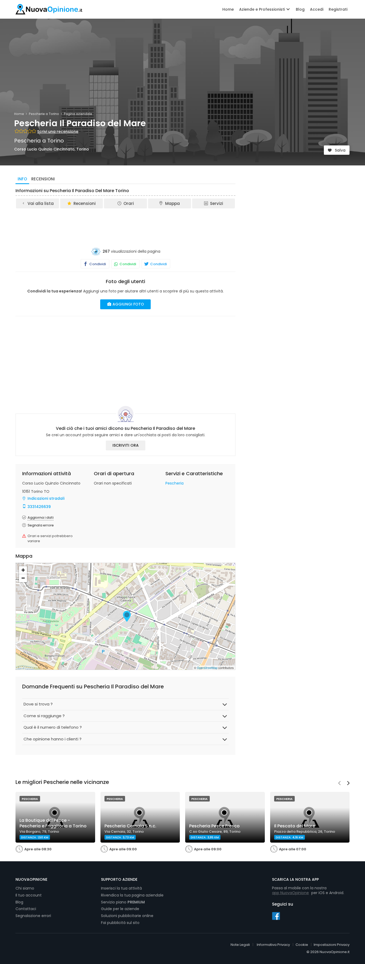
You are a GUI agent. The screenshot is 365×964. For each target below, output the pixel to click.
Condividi (97, 264)
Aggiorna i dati (40, 517)
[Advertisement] (125, 224)
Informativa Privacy (273, 944)
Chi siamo (24, 888)
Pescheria (174, 483)
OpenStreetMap (207, 667)
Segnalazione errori (33, 915)
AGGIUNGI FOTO (127, 304)
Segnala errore (41, 525)
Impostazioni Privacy (332, 944)
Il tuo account (28, 895)
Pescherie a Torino (44, 114)
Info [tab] (22, 179)
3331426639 (39, 506)
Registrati (338, 9)
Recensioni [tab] (43, 179)
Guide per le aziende (120, 908)
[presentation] (339, 783)
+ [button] (23, 570)
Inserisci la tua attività (121, 888)
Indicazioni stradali (46, 498)
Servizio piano (123, 902)
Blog (300, 9)
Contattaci (25, 908)
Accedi (316, 9)
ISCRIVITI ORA (125, 445)
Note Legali (240, 944)
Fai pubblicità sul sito (120, 922)
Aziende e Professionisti (262, 9)
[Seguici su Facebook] (276, 916)
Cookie (302, 944)
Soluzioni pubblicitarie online (127, 915)
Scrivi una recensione (57, 131)
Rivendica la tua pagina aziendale (132, 895)
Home (228, 9)
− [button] (23, 578)
